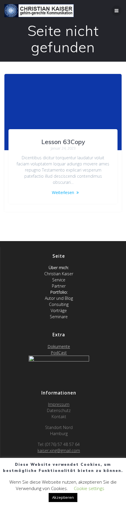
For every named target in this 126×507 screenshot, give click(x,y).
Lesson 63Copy (63, 142)
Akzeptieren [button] (63, 497)
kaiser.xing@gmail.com (59, 450)
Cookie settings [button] (89, 488)
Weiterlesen (63, 192)
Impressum (58, 404)
